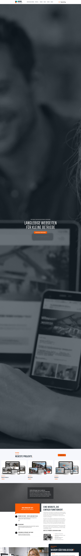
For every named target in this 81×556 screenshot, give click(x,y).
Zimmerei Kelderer (5, 477)
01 (16, 516)
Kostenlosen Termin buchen (40, 232)
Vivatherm (56, 477)
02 (16, 524)
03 (16, 532)
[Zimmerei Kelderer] (14, 467)
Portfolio (36, 2)
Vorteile (45, 2)
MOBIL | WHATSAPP (62, 1)
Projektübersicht (61, 455)
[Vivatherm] (67, 467)
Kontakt (52, 2)
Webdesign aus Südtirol (30, 2)
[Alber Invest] (40, 467)
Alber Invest (30, 477)
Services (48, 2)
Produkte (41, 2)
